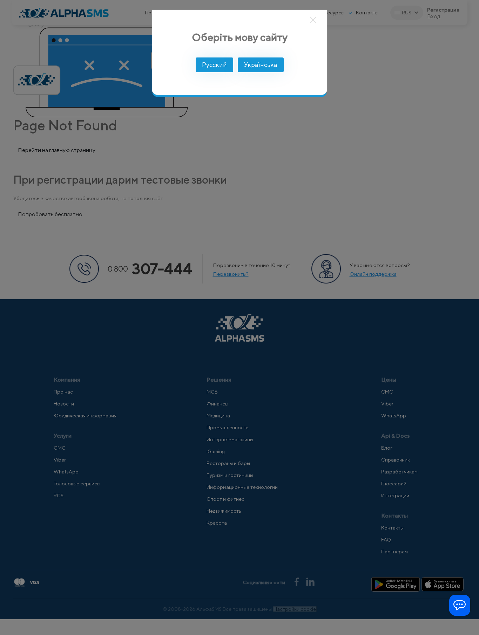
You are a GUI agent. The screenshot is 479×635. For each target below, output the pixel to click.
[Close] (313, 20)
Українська (260, 64)
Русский (214, 64)
